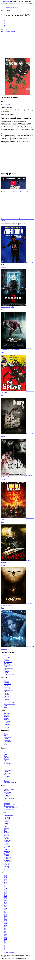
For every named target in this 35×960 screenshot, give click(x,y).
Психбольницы (5, 649)
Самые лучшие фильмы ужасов (10, 219)
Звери (13, 31)
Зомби (2, 522)
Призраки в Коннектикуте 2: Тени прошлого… (17, 348)
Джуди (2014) (30, 434)
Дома (2, 352)
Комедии (3, 565)
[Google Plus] (9, 10)
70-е (4, 101)
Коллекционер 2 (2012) (7, 307)
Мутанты (3, 267)
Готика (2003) (30, 646)
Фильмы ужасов (6, 31)
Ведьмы (3, 479)
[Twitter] (5, 10)
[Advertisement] (15, 44)
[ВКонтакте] (4, 10)
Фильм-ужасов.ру (6, 1)
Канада (8, 104)
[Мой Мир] (7, 10)
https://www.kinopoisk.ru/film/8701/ (23, 191)
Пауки (2, 395)
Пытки (3, 310)
